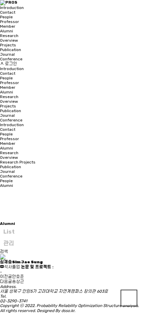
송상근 (18, 281)
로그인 (10, 63)
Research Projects (17, 162)
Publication (10, 49)
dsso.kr (67, 310)
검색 (4, 251)
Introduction (12, 7)
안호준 (18, 276)
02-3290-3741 (13, 301)
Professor (9, 21)
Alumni (6, 31)
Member (7, 26)
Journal (7, 54)
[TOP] (129, 298)
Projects (8, 45)
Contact (7, 12)
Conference (11, 59)
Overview (9, 40)
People (6, 17)
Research (9, 35)
